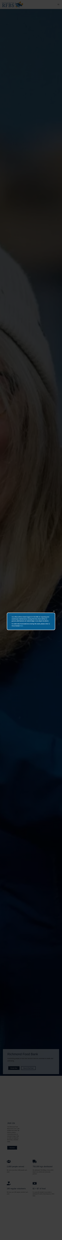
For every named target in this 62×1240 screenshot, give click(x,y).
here (21, 626)
